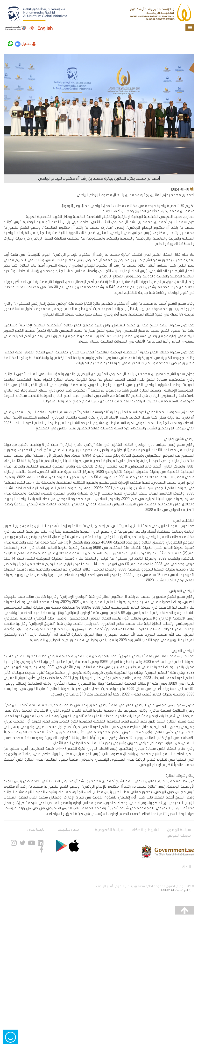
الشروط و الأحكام (145, 830)
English (45, 28)
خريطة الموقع (179, 835)
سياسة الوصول (179, 830)
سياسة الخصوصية (109, 830)
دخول (26, 43)
